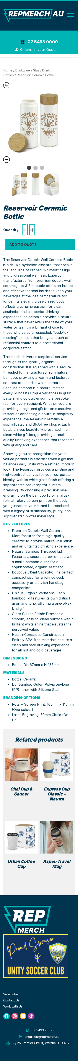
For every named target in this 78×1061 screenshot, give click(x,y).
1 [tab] (29, 168)
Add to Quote (23, 244)
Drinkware (22, 70)
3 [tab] (42, 168)
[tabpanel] (35, 123)
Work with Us (13, 1006)
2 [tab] (35, 168)
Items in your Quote (38, 49)
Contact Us (11, 1000)
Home (7, 70)
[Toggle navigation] (71, 16)
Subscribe (10, 994)
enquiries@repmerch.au (41, 1036)
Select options (58, 806)
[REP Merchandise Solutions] (27, 920)
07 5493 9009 (42, 41)
